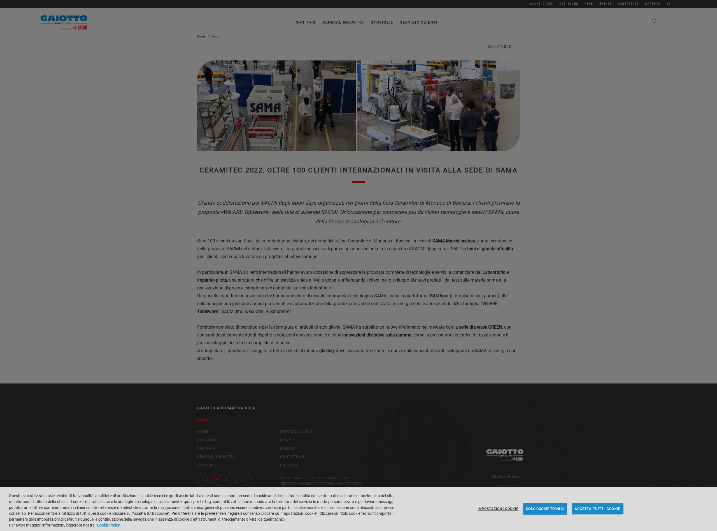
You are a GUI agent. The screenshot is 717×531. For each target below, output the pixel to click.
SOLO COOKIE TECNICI (545, 509)
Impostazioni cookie (498, 509)
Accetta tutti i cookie (597, 509)
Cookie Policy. (109, 525)
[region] (358, 509)
